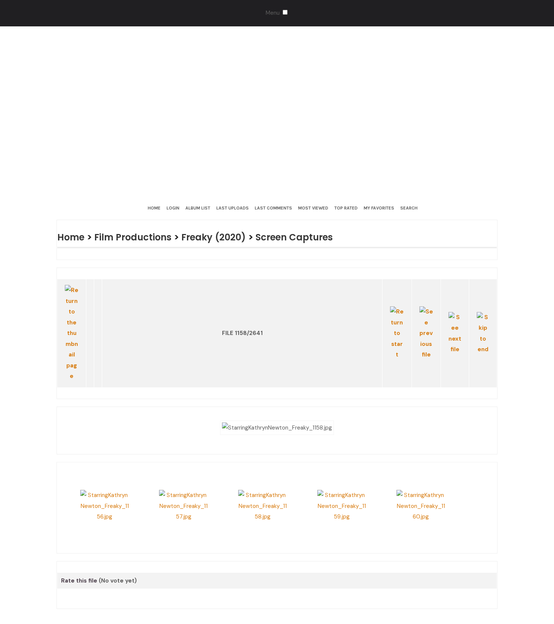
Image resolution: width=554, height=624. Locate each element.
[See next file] (455, 322)
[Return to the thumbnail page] (72, 321)
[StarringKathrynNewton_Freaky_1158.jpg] (277, 403)
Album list (197, 208)
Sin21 (209, 589)
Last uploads (232, 208)
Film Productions (137, 237)
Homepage (287, 589)
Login (173, 208)
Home (154, 208)
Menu (273, 13)
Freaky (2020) (222, 237)
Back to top (244, 589)
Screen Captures (307, 237)
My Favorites (379, 208)
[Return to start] (397, 322)
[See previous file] (426, 322)
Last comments (273, 208)
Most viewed (313, 208)
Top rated (346, 208)
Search (409, 208)
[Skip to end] (483, 322)
